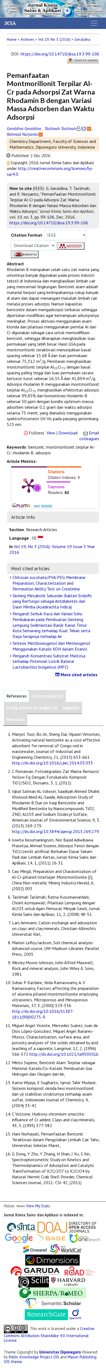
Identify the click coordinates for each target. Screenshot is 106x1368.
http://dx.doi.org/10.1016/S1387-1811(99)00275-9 (43, 1014)
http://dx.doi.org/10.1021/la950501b (63, 1054)
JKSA (10, 23)
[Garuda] (35, 1270)
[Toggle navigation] (94, 23)
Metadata (16, 719)
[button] (9, 162)
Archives (27, 39)
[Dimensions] (52, 1259)
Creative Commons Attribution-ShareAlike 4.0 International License (49, 1334)
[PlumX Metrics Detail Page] (29, 485)
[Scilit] (33, 1281)
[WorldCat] (66, 1248)
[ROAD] (79, 1270)
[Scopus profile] (89, 128)
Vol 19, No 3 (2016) (54, 39)
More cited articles (79, 674)
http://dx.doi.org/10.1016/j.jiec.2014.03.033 (52, 763)
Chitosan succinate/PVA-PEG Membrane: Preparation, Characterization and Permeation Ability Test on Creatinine (48, 583)
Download (67, 433)
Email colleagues (89, 435)
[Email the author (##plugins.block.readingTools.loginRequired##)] (83, 128)
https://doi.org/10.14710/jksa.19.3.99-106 (60, 54)
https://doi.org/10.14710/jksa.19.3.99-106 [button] (49, 222)
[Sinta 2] (37, 1226)
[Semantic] (52, 1303)
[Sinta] (21, 1226)
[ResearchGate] (46, 1314)
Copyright (71, 707)
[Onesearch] (85, 1237)
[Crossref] (35, 1248)
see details (43, 505)
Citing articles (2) (47, 696)
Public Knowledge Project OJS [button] (34, 1357)
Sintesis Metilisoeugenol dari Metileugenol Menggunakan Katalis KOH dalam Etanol (50, 646)
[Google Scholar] (18, 1237)
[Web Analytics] (20, 1205)
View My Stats (38, 1205)
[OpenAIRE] (75, 1314)
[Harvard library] (68, 1281)
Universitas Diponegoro (60, 1352)
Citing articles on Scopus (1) (32, 707)
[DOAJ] (67, 1226)
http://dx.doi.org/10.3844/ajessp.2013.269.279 (55, 831)
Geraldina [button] (82, 39)
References (17, 696)
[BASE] (52, 1237)
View (50, 433)
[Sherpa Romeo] (52, 1292)
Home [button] (12, 39)
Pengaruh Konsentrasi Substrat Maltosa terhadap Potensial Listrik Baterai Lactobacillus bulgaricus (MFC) (48, 661)
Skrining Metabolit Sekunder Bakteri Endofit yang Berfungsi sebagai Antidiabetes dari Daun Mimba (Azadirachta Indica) (51, 601)
